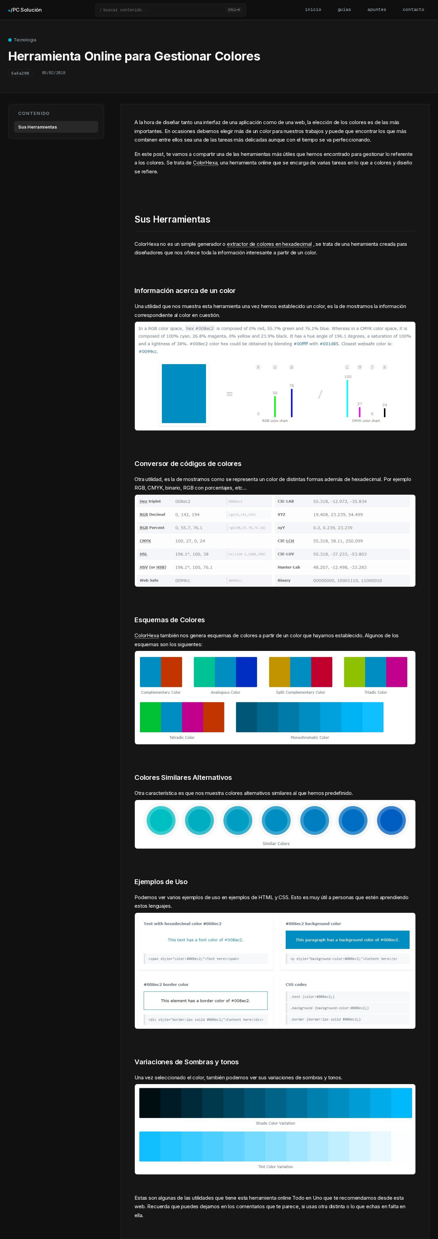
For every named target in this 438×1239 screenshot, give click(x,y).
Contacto (413, 10)
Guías (344, 10)
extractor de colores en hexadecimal (269, 244)
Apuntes (377, 10)
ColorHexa (205, 162)
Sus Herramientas (37, 127)
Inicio (313, 10)
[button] (170, 9)
